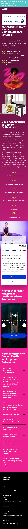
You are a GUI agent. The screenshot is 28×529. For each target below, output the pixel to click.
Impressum (6, 486)
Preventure (15, 490)
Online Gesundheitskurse (9, 509)
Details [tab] (14, 250)
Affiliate (5, 513)
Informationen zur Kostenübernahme (12, 501)
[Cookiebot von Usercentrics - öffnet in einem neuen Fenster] (19, 246)
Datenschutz (6, 488)
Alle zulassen (14, 276)
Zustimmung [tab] (5, 250)
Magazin (5, 499)
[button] (4, 325)
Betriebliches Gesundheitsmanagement (12, 515)
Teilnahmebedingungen (8, 5)
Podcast (5, 497)
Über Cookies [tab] (22, 250)
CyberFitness (16, 486)
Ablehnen (14, 281)
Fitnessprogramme (7, 511)
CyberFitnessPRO (17, 488)
